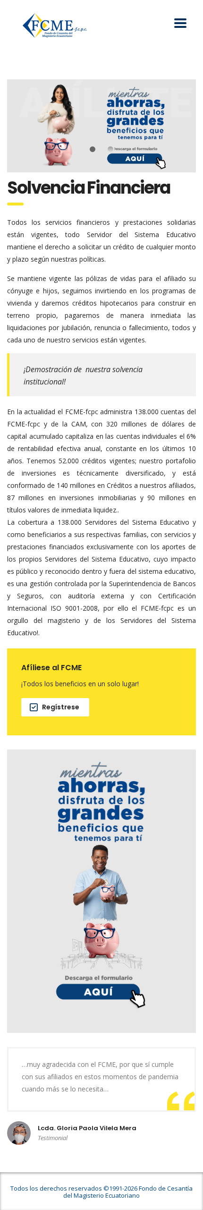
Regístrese (60, 707)
